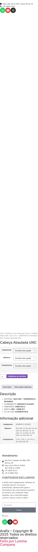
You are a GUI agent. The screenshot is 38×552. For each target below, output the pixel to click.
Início (2, 333)
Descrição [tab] (7, 387)
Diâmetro (6, 357)
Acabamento (6, 350)
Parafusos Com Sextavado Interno (17, 333)
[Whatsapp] (2, 10)
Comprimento (7, 365)
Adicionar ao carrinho (17, 376)
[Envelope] (8, 10)
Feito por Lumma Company (13, 543)
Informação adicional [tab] (22, 387)
